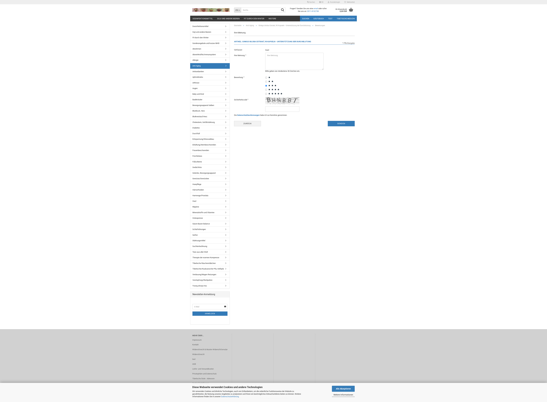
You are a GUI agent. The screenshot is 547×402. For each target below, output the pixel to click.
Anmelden (210, 314)
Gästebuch (318, 19)
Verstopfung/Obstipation (202, 280)
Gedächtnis (197, 167)
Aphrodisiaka (197, 77)
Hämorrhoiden (198, 190)
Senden (341, 123)
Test (330, 19)
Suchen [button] (312, 2)
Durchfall (196, 133)
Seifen (195, 235)
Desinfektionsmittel (203, 19)
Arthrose (195, 83)
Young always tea (199, 286)
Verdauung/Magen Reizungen (204, 274)
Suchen (305, 19)
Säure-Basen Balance (201, 224)
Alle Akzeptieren (343, 389)
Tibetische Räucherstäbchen (204, 263)
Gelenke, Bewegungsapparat (204, 173)
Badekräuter (197, 100)
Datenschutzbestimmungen (248, 115)
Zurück (247, 123)
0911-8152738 (313, 11)
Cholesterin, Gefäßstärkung (203, 122)
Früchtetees (197, 156)
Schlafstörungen (199, 229)
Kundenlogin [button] (334, 2)
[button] (321, 2)
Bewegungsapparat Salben (203, 105)
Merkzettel (350, 2)
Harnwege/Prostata (200, 195)
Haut (194, 201)
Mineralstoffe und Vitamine (203, 212)
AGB (194, 364)
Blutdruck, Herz (198, 111)
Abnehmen (196, 49)
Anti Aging (196, 66)
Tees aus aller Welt (200, 252)
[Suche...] (282, 10)
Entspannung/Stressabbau (203, 139)
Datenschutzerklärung (230, 396)
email (316, 8)
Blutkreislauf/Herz (199, 116)
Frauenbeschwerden (200, 150)
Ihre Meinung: (239, 55)
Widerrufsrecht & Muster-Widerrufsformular (209, 349)
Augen (195, 88)
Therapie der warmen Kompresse (205, 257)
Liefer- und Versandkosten (203, 369)
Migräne (195, 207)
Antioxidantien (198, 71)
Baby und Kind (198, 94)
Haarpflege (196, 184)
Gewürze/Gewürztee (200, 178)
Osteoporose (197, 218)
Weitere (272, 19)
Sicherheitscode (241, 100)
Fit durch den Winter (254, 19)
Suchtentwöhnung (199, 246)
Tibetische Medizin (346, 19)
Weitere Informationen (343, 395)
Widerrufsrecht (198, 354)
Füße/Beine (197, 162)
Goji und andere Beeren (228, 19)
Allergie (195, 60)
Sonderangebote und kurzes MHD (206, 43)
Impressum (197, 340)
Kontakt (195, 345)
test (193, 359)
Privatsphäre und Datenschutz (204, 374)
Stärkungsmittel (198, 240)
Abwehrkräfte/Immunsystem (204, 54)
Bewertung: (239, 77)
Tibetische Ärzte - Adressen (203, 378)
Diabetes (196, 128)
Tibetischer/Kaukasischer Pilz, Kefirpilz (208, 269)
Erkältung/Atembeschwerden (204, 145)
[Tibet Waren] (211, 10)
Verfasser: (238, 50)
